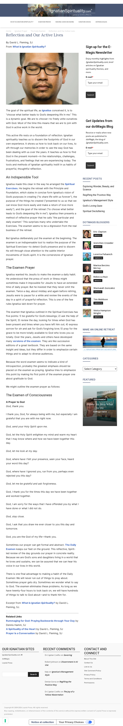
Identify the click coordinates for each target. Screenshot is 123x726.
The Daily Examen (38, 31)
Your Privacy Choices (71, 722)
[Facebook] (103, 2)
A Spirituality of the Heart (21, 629)
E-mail (89, 77)
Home (8, 31)
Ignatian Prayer (21, 31)
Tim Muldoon (100, 299)
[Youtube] (118, 2)
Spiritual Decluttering (94, 211)
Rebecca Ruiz (100, 276)
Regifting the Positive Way (97, 195)
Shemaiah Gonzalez (104, 288)
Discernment (100, 399)
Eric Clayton (99, 231)
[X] (111, 2)
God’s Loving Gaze (92, 205)
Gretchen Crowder (103, 242)
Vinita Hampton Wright (102, 312)
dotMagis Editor (100, 411)
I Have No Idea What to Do (100, 405)
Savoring (68, 655)
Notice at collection (42, 722)
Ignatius (46, 110)
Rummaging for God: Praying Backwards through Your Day (40, 620)
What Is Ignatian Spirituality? (29, 46)
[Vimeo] (114, 2)
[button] (115, 21)
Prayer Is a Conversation (20, 633)
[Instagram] (107, 2)
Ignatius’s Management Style (98, 200)
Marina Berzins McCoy (101, 266)
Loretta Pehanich (102, 254)
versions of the (27, 341)
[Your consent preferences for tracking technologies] (5, 721)
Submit (90, 95)
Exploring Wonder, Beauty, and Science (98, 188)
